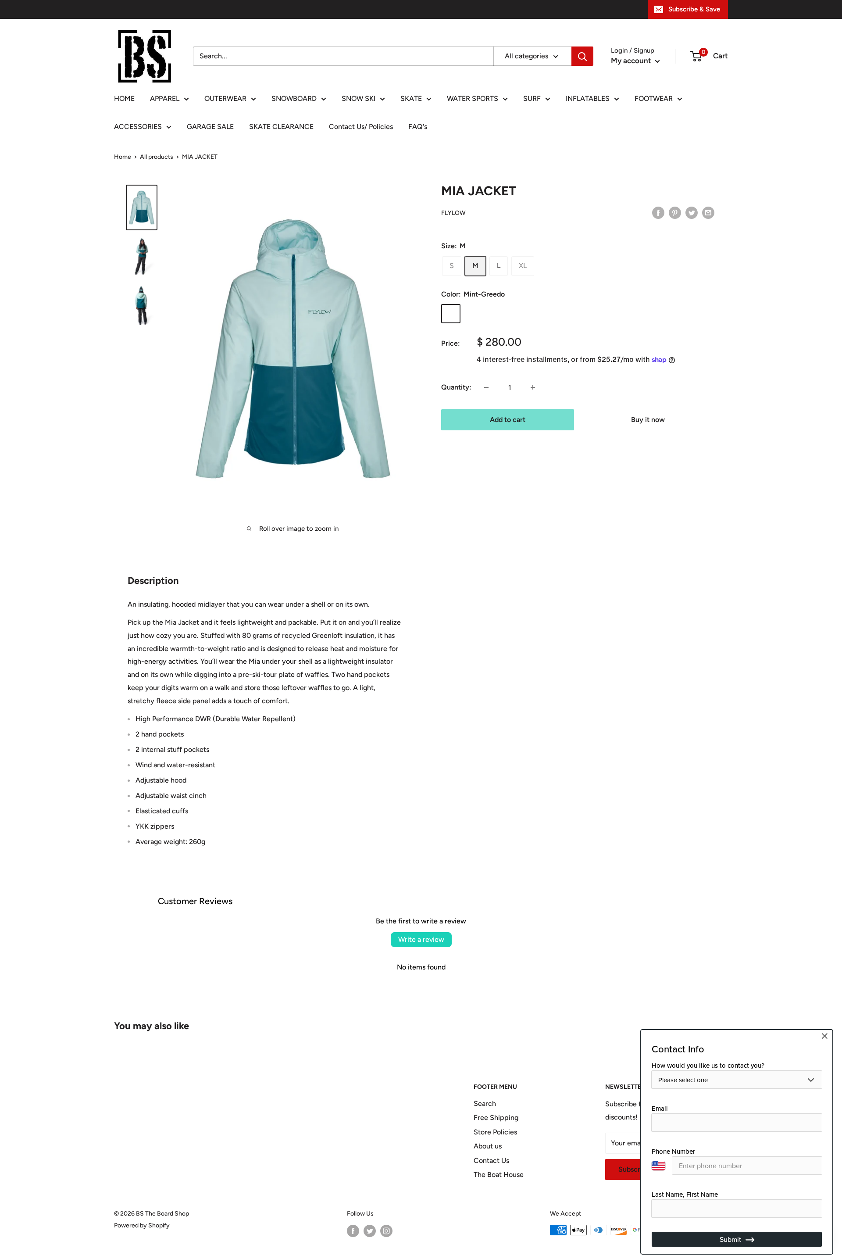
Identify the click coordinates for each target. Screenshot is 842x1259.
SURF (532, 98)
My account (632, 60)
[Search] (582, 56)
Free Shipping (496, 1117)
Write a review (421, 939)
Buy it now (648, 419)
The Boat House (499, 1174)
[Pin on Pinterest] (675, 212)
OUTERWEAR (225, 98)
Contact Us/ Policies (361, 126)
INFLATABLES (588, 98)
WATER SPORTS (472, 98)
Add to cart (507, 419)
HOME (124, 98)
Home (122, 157)
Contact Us (491, 1160)
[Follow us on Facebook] (353, 1231)
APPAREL (164, 98)
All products (156, 157)
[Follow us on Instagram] (386, 1231)
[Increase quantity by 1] (533, 387)
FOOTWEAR (654, 98)
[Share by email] (708, 212)
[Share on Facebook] (658, 212)
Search (485, 1103)
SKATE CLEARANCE (281, 126)
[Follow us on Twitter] (370, 1231)
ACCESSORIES (138, 126)
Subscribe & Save (694, 9)
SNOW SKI (358, 98)
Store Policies (495, 1132)
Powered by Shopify (142, 1225)
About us (488, 1146)
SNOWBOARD (294, 98)
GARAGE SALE (210, 126)
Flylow (453, 213)
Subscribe (634, 1169)
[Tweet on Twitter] (691, 212)
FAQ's (417, 126)
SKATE (411, 98)
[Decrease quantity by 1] (486, 387)
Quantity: (456, 387)
